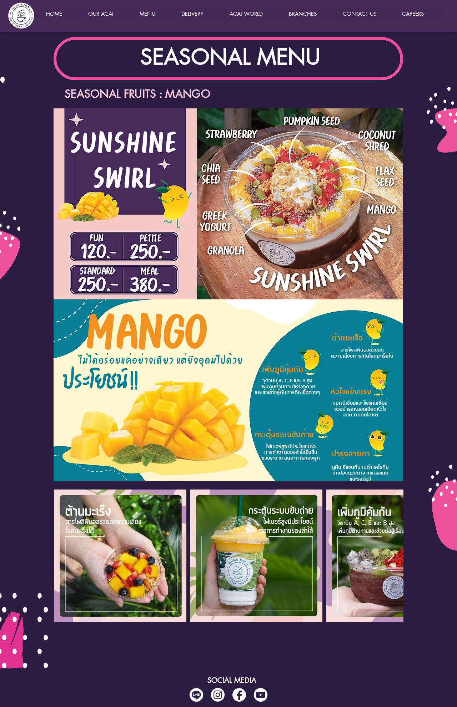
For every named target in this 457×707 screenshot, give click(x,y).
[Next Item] (391, 556)
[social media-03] (260, 695)
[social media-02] (218, 695)
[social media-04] (196, 695)
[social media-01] (239, 695)
